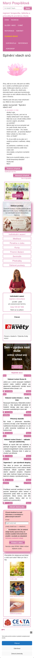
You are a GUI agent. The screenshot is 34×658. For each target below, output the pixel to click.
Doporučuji (11, 43)
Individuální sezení (17, 234)
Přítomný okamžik (17, 418)
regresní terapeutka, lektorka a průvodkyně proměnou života (16, 14)
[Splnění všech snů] (17, 70)
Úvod (7, 20)
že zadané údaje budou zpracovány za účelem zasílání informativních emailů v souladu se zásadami (16, 534)
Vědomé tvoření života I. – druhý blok (17, 399)
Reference (9, 31)
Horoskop (10, 49)
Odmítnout (17, 648)
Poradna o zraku (17, 242)
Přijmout (17, 643)
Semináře (17, 256)
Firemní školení (17, 251)
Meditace (17, 238)
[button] (31, 632)
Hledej (28, 8)
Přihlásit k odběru (17, 542)
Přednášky (17, 260)
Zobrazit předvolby (17, 654)
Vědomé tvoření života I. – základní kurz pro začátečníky (17, 440)
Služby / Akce (10, 25)
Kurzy (17, 247)
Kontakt (19, 31)
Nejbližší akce (17, 372)
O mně (20, 25)
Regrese (15, 20)
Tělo (17, 486)
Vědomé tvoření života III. (17, 379)
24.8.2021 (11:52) (12, 110)
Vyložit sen (17, 367)
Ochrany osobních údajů (14, 538)
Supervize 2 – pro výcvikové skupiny (17, 462)
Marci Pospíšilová (16, 2)
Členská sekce (11, 36)
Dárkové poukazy (17, 206)
